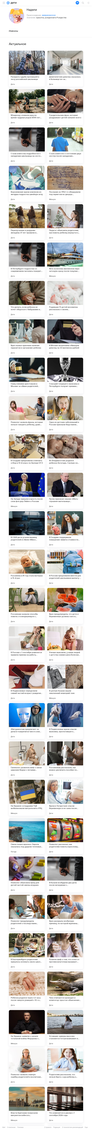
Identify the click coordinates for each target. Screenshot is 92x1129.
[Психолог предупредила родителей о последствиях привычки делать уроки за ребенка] (27, 913)
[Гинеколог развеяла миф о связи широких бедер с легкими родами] (27, 759)
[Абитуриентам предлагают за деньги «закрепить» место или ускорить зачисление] (27, 721)
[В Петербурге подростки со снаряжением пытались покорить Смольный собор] (27, 261)
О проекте (47, 1127)
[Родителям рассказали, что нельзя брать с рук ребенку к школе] (65, 1066)
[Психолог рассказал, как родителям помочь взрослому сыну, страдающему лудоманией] (65, 836)
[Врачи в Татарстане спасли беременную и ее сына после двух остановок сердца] (65, 798)
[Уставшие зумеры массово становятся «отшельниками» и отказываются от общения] (65, 1028)
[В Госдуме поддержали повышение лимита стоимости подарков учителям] (65, 529)
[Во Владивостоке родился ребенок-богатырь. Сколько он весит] (65, 452)
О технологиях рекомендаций (72, 1127)
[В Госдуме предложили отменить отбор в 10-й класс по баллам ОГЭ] (27, 452)
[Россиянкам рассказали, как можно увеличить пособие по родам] (65, 759)
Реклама (20, 1127)
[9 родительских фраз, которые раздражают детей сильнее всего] (65, 107)
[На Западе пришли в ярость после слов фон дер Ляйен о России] (27, 491)
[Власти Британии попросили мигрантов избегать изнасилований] (27, 1105)
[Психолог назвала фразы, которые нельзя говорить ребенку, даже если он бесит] (27, 414)
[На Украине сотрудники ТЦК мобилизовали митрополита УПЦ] (27, 798)
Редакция (56, 1127)
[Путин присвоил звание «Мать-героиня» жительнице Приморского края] (65, 491)
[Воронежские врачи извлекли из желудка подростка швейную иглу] (27, 184)
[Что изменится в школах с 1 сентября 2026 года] (65, 1105)
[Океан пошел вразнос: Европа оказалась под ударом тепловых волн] (27, 836)
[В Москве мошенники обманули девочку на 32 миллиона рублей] (65, 337)
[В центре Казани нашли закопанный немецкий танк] (65, 683)
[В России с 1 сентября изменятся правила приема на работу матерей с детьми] (27, 644)
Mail (3, 1127)
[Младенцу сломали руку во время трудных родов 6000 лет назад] (27, 107)
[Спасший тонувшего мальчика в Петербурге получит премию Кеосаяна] (65, 376)
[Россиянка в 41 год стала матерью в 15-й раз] (27, 568)
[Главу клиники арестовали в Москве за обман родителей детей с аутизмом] (27, 376)
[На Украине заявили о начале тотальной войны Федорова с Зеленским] (27, 1028)
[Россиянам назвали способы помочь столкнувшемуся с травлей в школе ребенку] (27, 606)
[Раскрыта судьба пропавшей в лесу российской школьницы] (27, 69)
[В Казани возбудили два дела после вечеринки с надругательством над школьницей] (65, 875)
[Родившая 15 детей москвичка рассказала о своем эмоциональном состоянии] (65, 299)
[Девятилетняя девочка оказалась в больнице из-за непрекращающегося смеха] (65, 69)
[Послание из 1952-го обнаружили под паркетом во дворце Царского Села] (65, 184)
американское (49, 15)
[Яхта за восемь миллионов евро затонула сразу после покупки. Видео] (65, 261)
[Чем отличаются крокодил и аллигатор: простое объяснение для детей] (65, 990)
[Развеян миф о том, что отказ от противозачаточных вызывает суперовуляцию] (65, 951)
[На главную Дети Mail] (13, 3)
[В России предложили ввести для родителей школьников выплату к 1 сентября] (65, 568)
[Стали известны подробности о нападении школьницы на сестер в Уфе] (27, 145)
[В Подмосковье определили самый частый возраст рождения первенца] (27, 683)
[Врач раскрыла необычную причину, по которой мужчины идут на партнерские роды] (65, 913)
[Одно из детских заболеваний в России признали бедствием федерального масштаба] (65, 414)
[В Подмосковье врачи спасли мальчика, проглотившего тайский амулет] (65, 721)
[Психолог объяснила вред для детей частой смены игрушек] (27, 875)
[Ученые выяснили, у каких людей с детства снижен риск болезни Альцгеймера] (65, 644)
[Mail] (8, 3)
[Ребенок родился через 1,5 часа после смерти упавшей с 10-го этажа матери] (27, 990)
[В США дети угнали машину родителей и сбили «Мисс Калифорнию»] (27, 529)
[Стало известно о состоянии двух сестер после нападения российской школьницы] (65, 145)
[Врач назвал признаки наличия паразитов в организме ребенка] (27, 337)
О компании (11, 1127)
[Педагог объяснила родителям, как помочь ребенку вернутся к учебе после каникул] (65, 222)
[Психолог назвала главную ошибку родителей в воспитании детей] (27, 1066)
